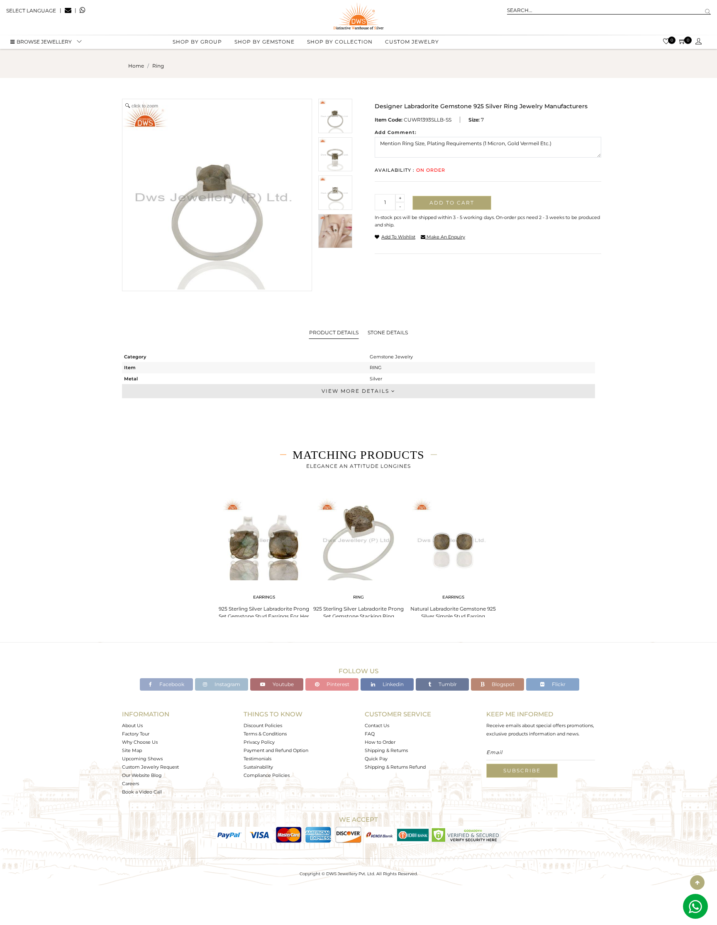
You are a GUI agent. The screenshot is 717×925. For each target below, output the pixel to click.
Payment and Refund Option (276, 750)
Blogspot (502, 684)
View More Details (356, 391)
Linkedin (392, 684)
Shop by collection (340, 42)
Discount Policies (263, 725)
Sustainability (258, 767)
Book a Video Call (142, 792)
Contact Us (377, 725)
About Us (132, 725)
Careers (130, 783)
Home (136, 66)
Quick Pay (376, 759)
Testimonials (257, 759)
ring (158, 66)
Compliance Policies (267, 775)
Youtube (282, 684)
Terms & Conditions (265, 734)
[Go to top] (697, 882)
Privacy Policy (259, 742)
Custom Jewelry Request (150, 767)
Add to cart (451, 203)
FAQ (370, 734)
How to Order (380, 742)
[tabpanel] (264, 556)
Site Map (132, 750)
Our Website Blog (142, 775)
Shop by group (197, 42)
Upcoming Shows (142, 759)
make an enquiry (445, 237)
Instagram (226, 684)
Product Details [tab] (333, 332)
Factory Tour (135, 734)
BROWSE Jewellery (44, 42)
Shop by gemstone (264, 42)
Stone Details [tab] (388, 332)
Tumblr (447, 684)
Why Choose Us (140, 742)
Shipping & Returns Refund (395, 767)
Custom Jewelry (412, 42)
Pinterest (337, 684)
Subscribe (522, 770)
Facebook (171, 684)
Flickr (558, 684)
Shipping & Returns (386, 750)
